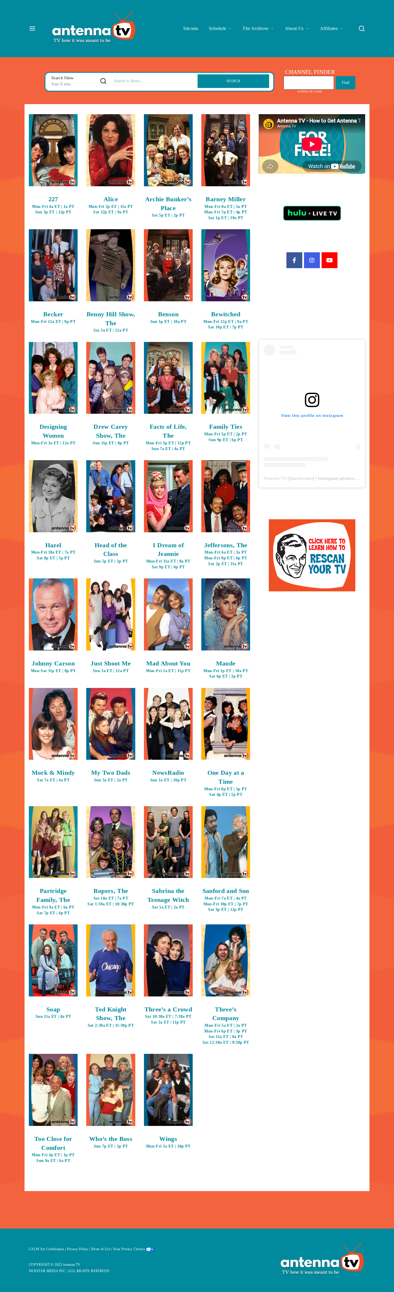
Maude (225, 669)
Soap (53, 1012)
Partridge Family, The (53, 901)
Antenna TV (275, 478)
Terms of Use (100, 1249)
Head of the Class (111, 552)
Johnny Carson (53, 666)
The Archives (255, 28)
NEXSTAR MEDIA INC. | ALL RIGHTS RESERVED (69, 1271)
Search (233, 81)
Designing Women (53, 434)
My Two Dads (110, 775)
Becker (53, 317)
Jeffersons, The (225, 553)
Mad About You (168, 666)
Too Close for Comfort (53, 1149)
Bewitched (225, 320)
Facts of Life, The (168, 437)
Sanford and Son (225, 899)
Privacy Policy (77, 1249)
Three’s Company (225, 1025)
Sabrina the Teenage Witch (168, 898)
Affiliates (329, 28)
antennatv (302, 478)
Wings (168, 1141)
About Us (294, 28)
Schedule (217, 28)
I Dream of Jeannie (168, 555)
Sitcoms (190, 28)
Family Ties (225, 432)
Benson (168, 317)
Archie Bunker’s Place (168, 206)
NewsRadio (168, 775)
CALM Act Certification (46, 1249)
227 (53, 204)
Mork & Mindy (53, 775)
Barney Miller (225, 207)
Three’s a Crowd (168, 1015)
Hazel (53, 550)
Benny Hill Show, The (111, 322)
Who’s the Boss (110, 1141)
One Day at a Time (225, 783)
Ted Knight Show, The (111, 1017)
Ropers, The (110, 896)
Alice (111, 204)
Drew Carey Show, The (111, 434)
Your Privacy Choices (129, 1249)
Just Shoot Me (111, 666)
